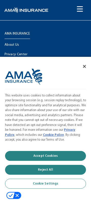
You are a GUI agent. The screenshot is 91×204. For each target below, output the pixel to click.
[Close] (81, 63)
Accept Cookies (45, 156)
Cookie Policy (53, 135)
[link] (26, 10)
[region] (45, 129)
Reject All (45, 169)
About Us (12, 45)
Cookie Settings (45, 183)
